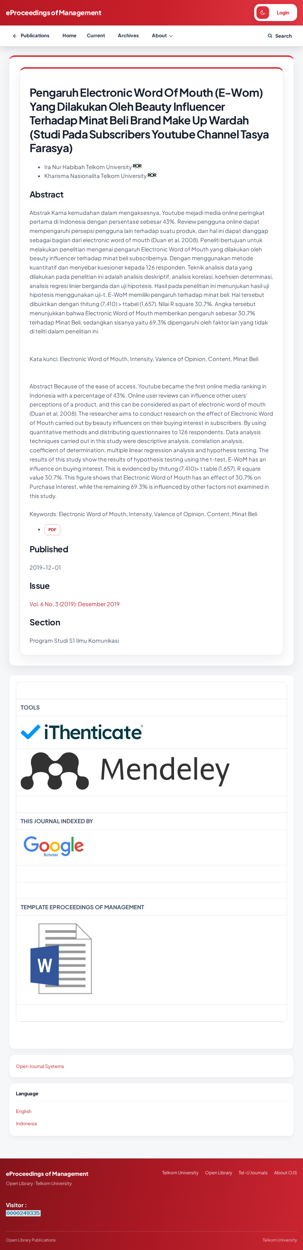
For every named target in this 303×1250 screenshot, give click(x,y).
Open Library (218, 1172)
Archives (128, 35)
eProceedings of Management (54, 12)
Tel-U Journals (253, 1172)
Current (96, 35)
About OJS (285, 1172)
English (23, 1111)
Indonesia (26, 1123)
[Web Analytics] (23, 1214)
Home (69, 35)
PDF (52, 529)
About (159, 35)
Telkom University (180, 1172)
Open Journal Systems (40, 1066)
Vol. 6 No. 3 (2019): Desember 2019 (75, 603)
